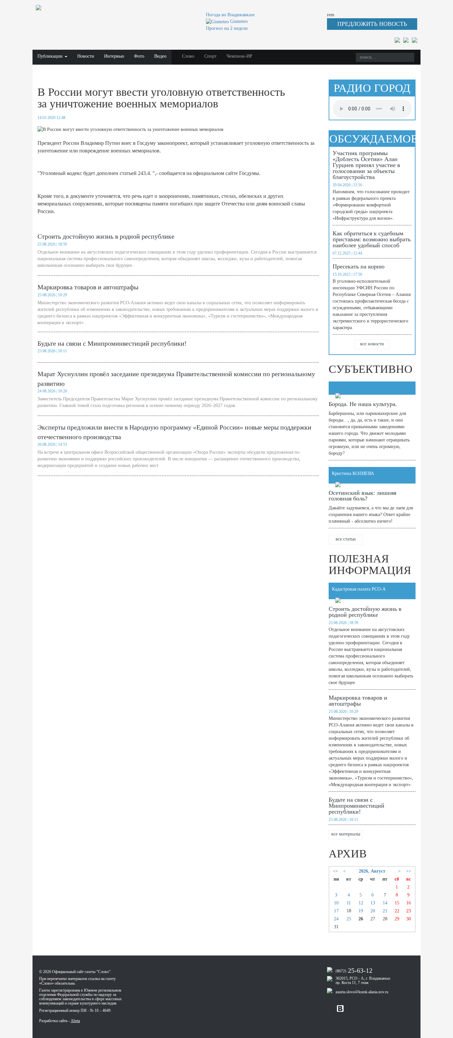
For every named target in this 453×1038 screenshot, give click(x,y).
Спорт (210, 56)
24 (336, 918)
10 (336, 902)
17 (336, 910)
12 (360, 902)
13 (372, 902)
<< (335, 871)
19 (360, 910)
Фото (139, 56)
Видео (160, 56)
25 (349, 918)
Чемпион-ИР (239, 56)
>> (408, 871)
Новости (85, 56)
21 (385, 910)
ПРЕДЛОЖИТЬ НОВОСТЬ (372, 24)
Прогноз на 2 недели (227, 28)
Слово (188, 56)
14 (385, 902)
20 (372, 910)
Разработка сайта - (59, 1020)
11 (349, 902)
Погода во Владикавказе (230, 14)
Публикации (50, 56)
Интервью (114, 56)
